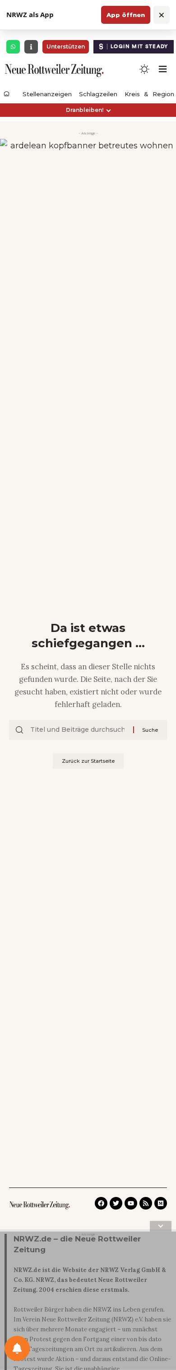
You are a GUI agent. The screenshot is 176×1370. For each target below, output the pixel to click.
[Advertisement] (88, 1303)
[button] (88, 110)
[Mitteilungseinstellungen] (17, 1348)
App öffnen (126, 14)
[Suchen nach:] (78, 730)
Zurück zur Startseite (88, 761)
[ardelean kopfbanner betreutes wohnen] (88, 167)
